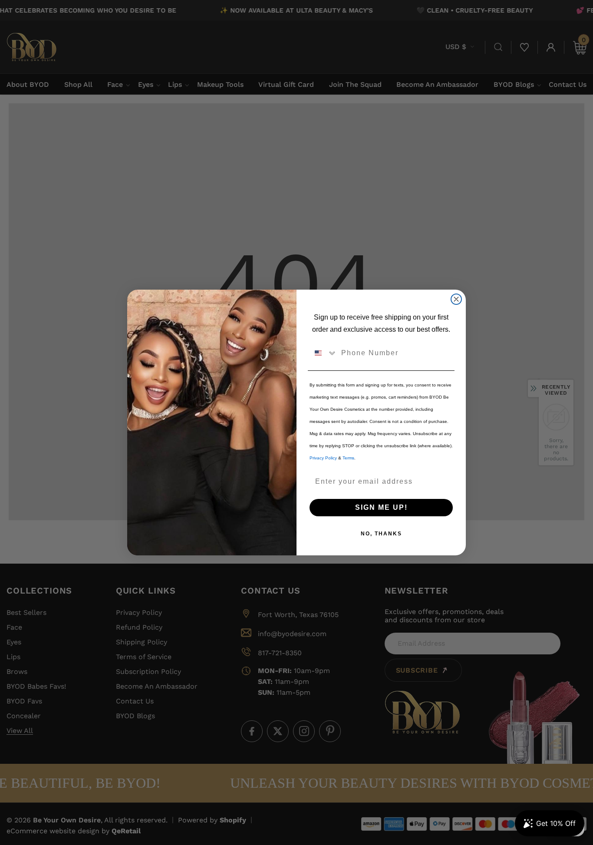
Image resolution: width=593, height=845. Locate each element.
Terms (348, 458)
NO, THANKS (381, 534)
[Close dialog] (456, 299)
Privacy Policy (323, 458)
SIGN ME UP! (381, 507)
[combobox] (323, 353)
